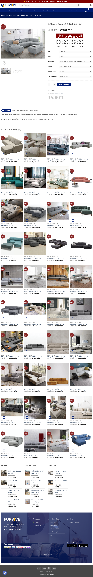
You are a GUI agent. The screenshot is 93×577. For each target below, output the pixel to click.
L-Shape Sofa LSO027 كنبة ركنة (79, 258)
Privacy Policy (53, 525)
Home (3, 10)
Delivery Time (51, 71)
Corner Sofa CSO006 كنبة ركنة (79, 193)
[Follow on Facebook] (86, 9)
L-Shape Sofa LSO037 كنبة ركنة (56, 390)
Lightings (55, 10)
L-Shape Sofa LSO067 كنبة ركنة (33, 193)
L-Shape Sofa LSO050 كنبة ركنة (79, 324)
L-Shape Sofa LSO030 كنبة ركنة (79, 455)
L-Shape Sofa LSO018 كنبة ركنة (9, 193)
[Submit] (78, 5)
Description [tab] (6, 110)
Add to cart (64, 84)
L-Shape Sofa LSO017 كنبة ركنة (32, 390)
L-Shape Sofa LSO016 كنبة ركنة (78, 390)
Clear (90, 50)
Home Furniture (25, 10)
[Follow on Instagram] (88, 9)
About (41, 572)
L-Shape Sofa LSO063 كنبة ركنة (56, 160)
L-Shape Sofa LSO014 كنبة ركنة (32, 422)
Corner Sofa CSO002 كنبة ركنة (33, 455)
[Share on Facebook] (49, 97)
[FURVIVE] (8, 5)
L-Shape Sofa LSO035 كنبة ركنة (79, 422)
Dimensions (51, 61)
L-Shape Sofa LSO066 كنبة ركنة (56, 258)
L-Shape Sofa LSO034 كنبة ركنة (56, 455)
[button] (86, 5)
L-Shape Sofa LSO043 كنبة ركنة (79, 357)
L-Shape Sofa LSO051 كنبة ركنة (32, 160)
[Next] (42, 43)
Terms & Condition (55, 529)
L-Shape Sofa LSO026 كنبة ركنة (10, 455)
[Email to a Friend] (56, 97)
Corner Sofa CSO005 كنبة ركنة (33, 291)
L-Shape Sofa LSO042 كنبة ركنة (10, 225)
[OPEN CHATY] (5, 573)
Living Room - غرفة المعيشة (20, 15)
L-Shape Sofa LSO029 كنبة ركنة (33, 225)
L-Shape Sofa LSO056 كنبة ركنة (10, 291)
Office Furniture (12, 10)
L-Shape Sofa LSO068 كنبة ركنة (79, 291)
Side (49, 51)
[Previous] (4, 43)
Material (50, 66)
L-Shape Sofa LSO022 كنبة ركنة (10, 160)
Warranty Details (52, 76)
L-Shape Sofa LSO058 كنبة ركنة (10, 422)
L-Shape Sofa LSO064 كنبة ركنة (33, 324)
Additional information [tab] (20, 110)
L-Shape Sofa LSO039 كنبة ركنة (56, 357)
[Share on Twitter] (52, 97)
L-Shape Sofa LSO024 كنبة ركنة (10, 258)
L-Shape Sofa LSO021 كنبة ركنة (55, 225)
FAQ (52, 572)
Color (49, 56)
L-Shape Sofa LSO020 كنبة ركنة (56, 291)
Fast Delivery (79, 10)
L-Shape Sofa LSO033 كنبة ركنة (33, 357)
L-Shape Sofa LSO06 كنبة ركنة (32, 258)
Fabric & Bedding (66, 10)
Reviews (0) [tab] (34, 110)
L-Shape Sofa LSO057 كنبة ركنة (79, 160)
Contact (47, 572)
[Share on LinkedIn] (62, 97)
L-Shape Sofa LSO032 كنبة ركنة (56, 422)
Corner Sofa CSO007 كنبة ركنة (79, 225)
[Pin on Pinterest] (59, 97)
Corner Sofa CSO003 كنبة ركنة (56, 193)
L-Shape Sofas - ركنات (36, 15)
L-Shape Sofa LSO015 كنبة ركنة (9, 390)
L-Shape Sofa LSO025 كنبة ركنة (10, 324)
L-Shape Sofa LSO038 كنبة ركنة (56, 324)
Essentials (37, 10)
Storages (46, 10)
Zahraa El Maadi (74, 522)
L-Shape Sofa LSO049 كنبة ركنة (10, 357)
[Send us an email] (86, 11)
